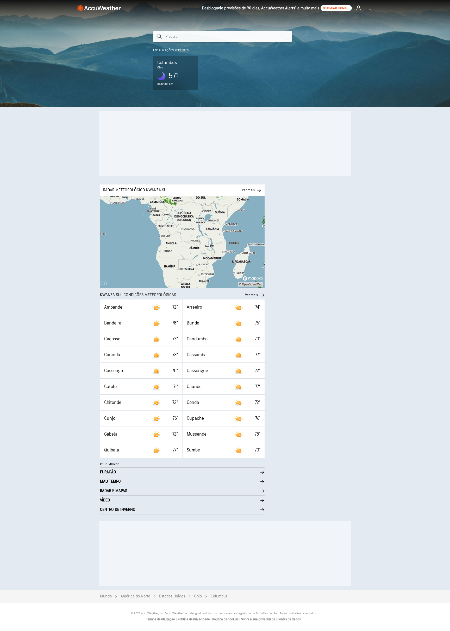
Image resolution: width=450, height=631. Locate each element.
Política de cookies (225, 619)
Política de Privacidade (194, 619)
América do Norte (135, 596)
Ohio (198, 596)
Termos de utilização (161, 619)
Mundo (106, 596)
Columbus (219, 596)
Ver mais (251, 295)
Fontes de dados (289, 619)
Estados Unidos (172, 596)
